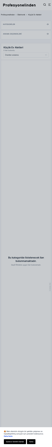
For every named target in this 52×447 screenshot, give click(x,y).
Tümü (31, 442)
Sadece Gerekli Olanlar (15, 442)
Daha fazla (8, 436)
